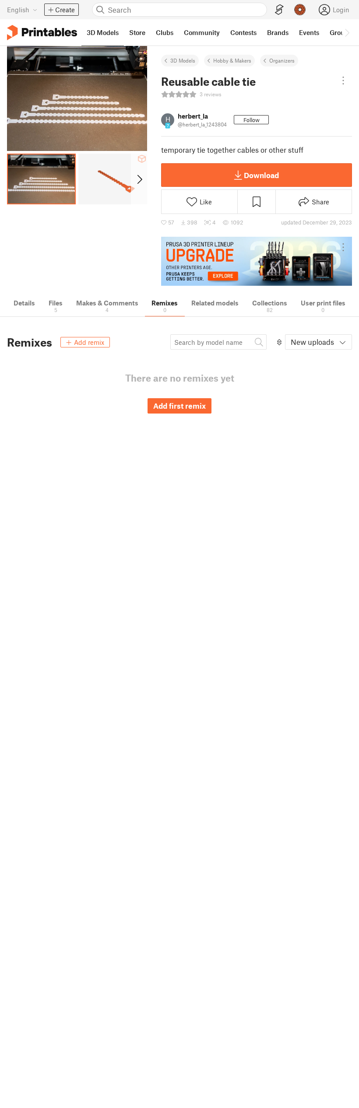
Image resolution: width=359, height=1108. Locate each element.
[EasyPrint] (279, 10)
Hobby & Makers (232, 60)
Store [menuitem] (137, 32)
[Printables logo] (42, 32)
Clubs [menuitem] (164, 32)
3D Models (182, 60)
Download (261, 175)
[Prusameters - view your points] (300, 9)
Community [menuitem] (202, 32)
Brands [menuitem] (278, 32)
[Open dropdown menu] (343, 80)
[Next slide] (139, 179)
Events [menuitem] (309, 32)
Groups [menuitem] (341, 32)
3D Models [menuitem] (103, 32)
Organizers (282, 60)
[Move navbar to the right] (346, 32)
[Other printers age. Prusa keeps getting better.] (256, 261)
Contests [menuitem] (243, 32)
